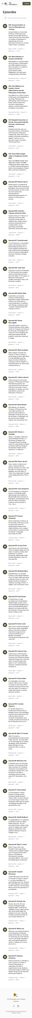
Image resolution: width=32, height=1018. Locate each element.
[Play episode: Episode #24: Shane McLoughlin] (5, 321)
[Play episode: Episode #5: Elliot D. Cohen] (5, 845)
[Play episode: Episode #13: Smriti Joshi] (5, 625)
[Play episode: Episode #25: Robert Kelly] (5, 294)
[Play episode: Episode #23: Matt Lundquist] (5, 351)
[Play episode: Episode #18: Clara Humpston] (5, 490)
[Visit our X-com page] (14, 1006)
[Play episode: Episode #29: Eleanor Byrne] (5, 183)
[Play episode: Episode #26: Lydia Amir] (5, 269)
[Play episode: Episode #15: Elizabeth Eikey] (5, 572)
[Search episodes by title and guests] (5, 18)
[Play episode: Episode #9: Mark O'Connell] (5, 734)
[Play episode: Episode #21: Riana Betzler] (5, 406)
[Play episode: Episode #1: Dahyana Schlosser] (5, 957)
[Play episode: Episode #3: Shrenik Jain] (5, 902)
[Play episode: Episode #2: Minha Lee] (5, 929)
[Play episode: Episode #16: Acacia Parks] (5, 546)
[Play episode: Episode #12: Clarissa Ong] (5, 652)
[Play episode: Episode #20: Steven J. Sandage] (5, 433)
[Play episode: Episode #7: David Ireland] (5, 791)
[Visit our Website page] (18, 1006)
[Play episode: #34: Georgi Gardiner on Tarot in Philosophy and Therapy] (5, 26)
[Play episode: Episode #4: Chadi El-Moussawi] (5, 873)
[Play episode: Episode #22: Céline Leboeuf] (5, 378)
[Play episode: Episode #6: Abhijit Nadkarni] (5, 818)
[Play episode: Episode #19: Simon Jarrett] (5, 462)
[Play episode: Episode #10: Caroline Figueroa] (5, 705)
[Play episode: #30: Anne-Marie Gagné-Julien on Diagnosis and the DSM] (5, 155)
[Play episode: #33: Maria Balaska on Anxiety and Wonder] (5, 58)
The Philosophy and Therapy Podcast (14, 3)
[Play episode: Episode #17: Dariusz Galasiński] (5, 517)
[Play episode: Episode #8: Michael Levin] (5, 762)
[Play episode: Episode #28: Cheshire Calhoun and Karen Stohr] (5, 212)
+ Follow (26, 3)
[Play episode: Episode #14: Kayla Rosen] (5, 597)
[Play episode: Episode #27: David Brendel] (5, 241)
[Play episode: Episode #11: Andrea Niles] (5, 679)
